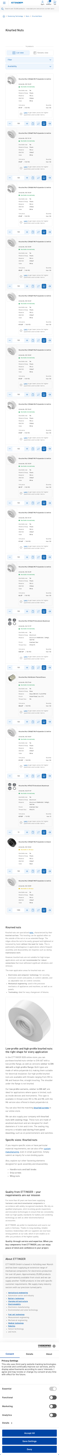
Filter (10, 60)
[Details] (49, 123)
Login (26, 113)
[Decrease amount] (9, 123)
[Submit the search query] (2, 9)
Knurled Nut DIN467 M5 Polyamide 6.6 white (35, 242)
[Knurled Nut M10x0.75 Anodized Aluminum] (12, 622)
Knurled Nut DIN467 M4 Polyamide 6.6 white (35, 133)
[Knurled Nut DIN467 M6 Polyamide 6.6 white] (12, 513)
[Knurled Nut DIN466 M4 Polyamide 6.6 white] (12, 188)
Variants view (42, 53)
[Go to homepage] (17, 3)
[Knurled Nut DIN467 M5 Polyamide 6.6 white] (12, 242)
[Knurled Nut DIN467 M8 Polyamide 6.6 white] (12, 882)
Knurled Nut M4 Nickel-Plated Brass (32, 677)
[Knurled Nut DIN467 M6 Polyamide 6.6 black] (12, 843)
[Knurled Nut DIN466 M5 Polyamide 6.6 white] (12, 568)
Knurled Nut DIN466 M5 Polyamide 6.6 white (35, 567)
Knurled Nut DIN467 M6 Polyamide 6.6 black (35, 842)
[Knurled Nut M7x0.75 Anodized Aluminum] (12, 786)
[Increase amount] (27, 123)
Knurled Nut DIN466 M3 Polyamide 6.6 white (35, 79)
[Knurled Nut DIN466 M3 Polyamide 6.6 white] (12, 80)
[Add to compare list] (38, 123)
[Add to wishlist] (33, 123)
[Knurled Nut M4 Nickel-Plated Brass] (12, 678)
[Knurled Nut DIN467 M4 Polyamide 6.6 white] (12, 134)
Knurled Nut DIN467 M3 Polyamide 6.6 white (35, 458)
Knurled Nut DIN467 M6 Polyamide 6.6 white (35, 513)
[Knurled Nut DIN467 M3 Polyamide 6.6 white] (12, 459)
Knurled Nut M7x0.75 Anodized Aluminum (34, 786)
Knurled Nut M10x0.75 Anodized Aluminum (34, 621)
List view (20, 53)
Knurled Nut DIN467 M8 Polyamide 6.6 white (35, 881)
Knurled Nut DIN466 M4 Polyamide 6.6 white (35, 187)
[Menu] (4, 3)
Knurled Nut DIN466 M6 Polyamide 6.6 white (35, 404)
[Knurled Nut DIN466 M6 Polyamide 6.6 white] (12, 405)
